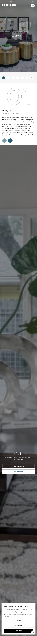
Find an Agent (18, 466)
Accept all (18, 630)
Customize (18, 625)
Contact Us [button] (18, 472)
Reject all (18, 620)
